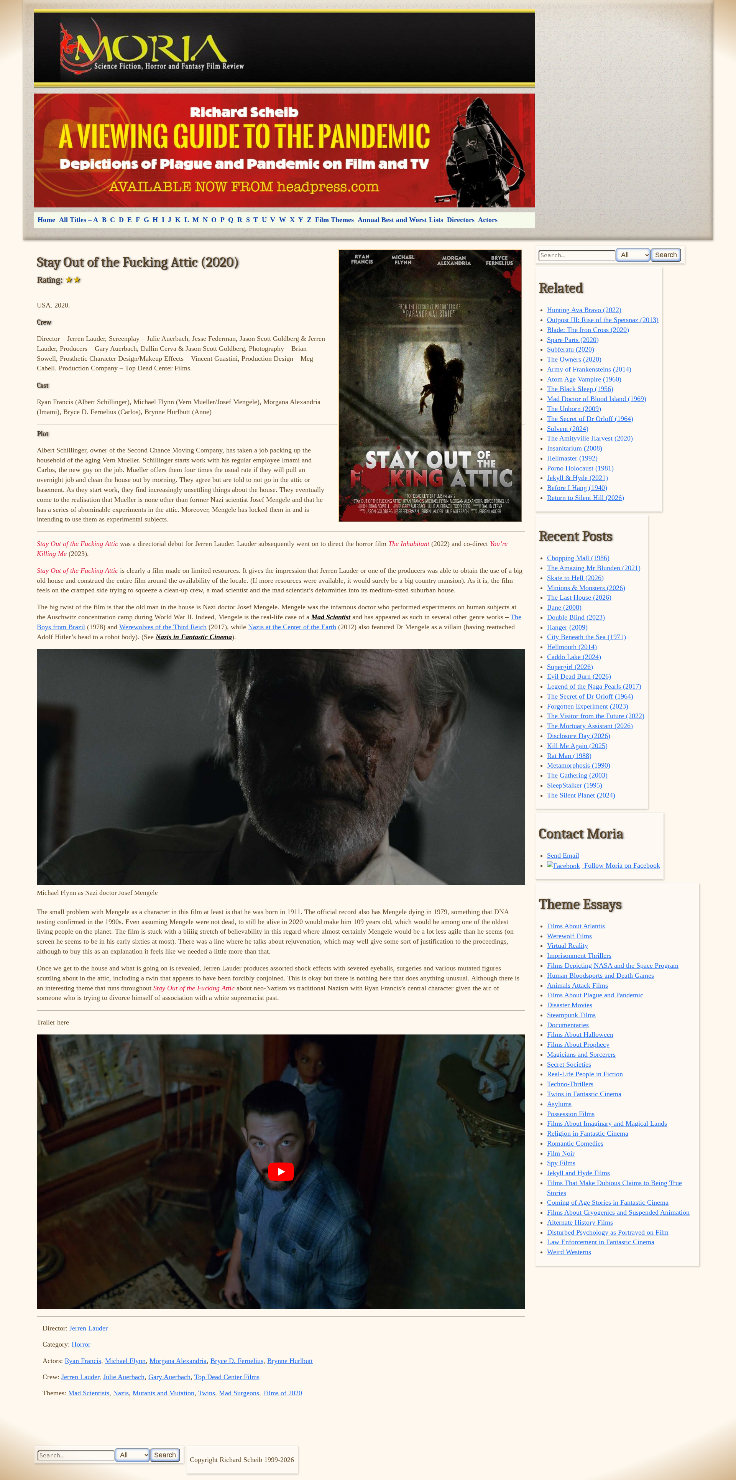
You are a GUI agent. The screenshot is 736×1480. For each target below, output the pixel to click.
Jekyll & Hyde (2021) (577, 478)
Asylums (559, 1104)
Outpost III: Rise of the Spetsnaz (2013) (603, 320)
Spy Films (561, 1163)
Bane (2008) (564, 607)
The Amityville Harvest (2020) (590, 438)
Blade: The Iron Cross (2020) (588, 330)
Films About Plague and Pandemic (595, 995)
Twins (206, 1393)
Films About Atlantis (576, 926)
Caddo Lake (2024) (574, 657)
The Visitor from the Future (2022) (595, 716)
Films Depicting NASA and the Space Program (612, 965)
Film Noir (561, 1153)
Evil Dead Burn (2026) (579, 676)
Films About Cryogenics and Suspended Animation (618, 1212)
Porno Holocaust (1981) (580, 468)
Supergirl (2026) (570, 667)
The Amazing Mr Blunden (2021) (594, 568)
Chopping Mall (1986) (578, 558)
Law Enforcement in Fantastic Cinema (600, 1242)
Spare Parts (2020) (573, 340)
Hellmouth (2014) (572, 647)
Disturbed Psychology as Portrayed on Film (608, 1232)
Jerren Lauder (88, 1328)
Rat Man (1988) (569, 756)
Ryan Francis (83, 1361)
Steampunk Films (571, 1015)
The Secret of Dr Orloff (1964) (590, 419)
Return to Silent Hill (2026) (585, 498)
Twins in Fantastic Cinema (584, 1094)
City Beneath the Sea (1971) (586, 637)
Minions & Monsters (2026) (586, 588)
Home (46, 220)
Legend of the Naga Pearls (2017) (594, 686)
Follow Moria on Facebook (621, 865)
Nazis (121, 1393)
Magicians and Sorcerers (581, 1054)
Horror (81, 1344)
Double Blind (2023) (576, 617)
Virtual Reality (567, 945)
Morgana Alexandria (178, 1361)
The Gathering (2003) (577, 775)
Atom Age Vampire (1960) (584, 379)
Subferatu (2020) (570, 349)
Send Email (563, 855)
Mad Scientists (88, 1393)
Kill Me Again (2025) (577, 746)
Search (666, 255)
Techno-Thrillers (570, 1084)
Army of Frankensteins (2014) (589, 369)
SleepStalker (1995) (574, 785)
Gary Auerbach (169, 1377)
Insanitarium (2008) (574, 448)
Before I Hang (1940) (577, 488)
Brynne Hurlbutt (290, 1361)
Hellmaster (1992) (572, 458)
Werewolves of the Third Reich (163, 627)
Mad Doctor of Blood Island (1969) (596, 399)
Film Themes (334, 220)
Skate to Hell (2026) (575, 578)
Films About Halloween (580, 1034)
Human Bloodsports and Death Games (600, 975)
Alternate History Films (580, 1222)
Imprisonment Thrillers (579, 955)
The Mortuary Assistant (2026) (590, 726)
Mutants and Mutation (163, 1393)
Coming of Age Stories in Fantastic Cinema (608, 1202)
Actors (488, 220)
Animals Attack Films (577, 985)
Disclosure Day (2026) (578, 736)
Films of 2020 (282, 1393)
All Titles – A (78, 220)
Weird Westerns (569, 1252)
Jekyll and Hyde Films (578, 1173)
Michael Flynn (125, 1361)
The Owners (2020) (574, 359)
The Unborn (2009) (574, 409)
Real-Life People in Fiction (585, 1074)
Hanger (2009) (567, 627)
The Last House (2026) (579, 597)
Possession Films (571, 1114)
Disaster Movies (569, 1005)
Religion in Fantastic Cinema (587, 1133)
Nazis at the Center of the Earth (292, 627)
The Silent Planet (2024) (581, 795)
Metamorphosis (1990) (578, 765)
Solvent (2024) (567, 428)
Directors (461, 220)
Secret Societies (569, 1064)
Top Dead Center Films (227, 1377)
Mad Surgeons (239, 1393)
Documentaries (568, 1025)
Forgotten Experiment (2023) (587, 706)
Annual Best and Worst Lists (400, 220)
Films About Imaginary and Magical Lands (607, 1123)
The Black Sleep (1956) (580, 389)
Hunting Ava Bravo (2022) (584, 310)
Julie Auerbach (124, 1377)
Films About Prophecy (578, 1044)
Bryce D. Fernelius (236, 1361)
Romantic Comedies (575, 1143)
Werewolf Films (569, 936)
